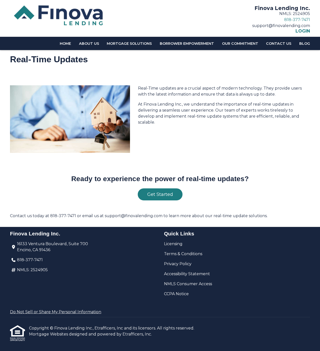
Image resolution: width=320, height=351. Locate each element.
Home (65, 43)
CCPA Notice (176, 293)
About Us (89, 43)
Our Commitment (240, 43)
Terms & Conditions (183, 253)
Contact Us (278, 43)
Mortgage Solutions (129, 43)
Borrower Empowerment (187, 43)
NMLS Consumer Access (188, 283)
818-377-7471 (297, 19)
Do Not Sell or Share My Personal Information (55, 311)
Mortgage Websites (49, 334)
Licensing (173, 243)
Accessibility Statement (187, 273)
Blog (304, 43)
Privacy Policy (178, 263)
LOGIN (303, 31)
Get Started (160, 194)
